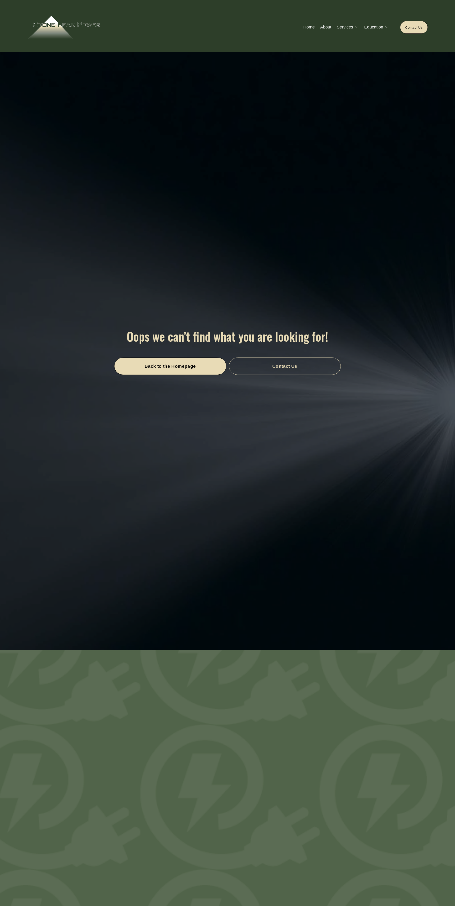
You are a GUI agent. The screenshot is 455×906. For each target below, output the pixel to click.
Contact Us (414, 27)
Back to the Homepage (170, 366)
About (325, 27)
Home (309, 27)
